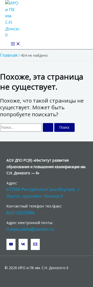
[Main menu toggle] (15, 44)
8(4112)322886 (20, 213)
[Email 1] (35, 244)
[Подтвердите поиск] (48, 127)
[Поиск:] (27, 127)
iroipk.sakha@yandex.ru (30, 229)
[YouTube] (11, 244)
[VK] (23, 244)
